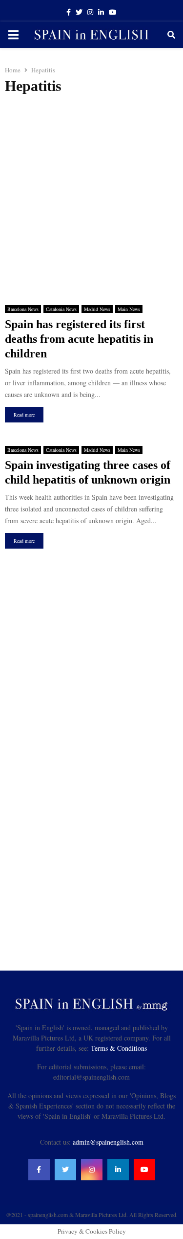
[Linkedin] (118, 1169)
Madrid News (97, 309)
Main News (129, 309)
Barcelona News (23, 309)
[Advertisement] (91, 196)
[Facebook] (39, 1169)
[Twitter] (65, 1169)
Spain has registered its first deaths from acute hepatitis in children (79, 339)
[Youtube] (144, 1169)
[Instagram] (91, 1169)
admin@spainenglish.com (108, 1142)
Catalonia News (61, 309)
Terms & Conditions (119, 1048)
